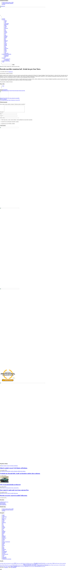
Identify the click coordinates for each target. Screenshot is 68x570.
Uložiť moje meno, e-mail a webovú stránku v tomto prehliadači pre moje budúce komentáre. (16, 119)
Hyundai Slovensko (41, 563)
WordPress (6, 567)
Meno (1, 113)
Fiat (5, 29)
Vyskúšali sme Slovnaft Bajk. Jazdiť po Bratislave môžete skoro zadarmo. (20, 473)
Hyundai (5, 32)
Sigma (5, 47)
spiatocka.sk (11, 71)
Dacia (5, 27)
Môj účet (3, 4)
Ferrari (24, 563)
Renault (5, 45)
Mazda (5, 37)
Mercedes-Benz (15, 564)
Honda (5, 31)
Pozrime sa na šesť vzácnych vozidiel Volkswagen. (13, 495)
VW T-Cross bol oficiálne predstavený (10, 484)
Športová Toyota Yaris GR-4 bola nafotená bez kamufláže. (10, 98)
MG (5, 38)
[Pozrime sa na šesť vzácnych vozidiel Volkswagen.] (9, 493)
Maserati (5, 36)
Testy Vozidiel (14, 566)
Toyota (5, 51)
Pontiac (5, 44)
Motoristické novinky (5, 90)
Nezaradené (4, 537)
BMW (5, 25)
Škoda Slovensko (43, 566)
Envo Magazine (13, 567)
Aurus (6, 563)
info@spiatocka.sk (3, 504)
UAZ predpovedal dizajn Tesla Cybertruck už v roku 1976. (10, 100)
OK (0, 569)
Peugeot (5, 43)
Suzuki (5, 50)
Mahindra (5, 35)
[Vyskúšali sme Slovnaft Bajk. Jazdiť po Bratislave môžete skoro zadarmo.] (13, 471)
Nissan (5, 41)
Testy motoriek (8, 566)
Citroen (5, 26)
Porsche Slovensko (15, 90)
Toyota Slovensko (22, 566)
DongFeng (6, 28)
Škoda (5, 49)
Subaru (5, 566)
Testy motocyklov (7, 58)
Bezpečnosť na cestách (10, 563)
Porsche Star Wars (22, 90)
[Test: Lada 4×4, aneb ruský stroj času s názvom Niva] (9, 487)
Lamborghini (64, 563)
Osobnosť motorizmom (6, 60)
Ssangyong (2, 566)
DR (2, 523)
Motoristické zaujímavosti (43, 564)
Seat (5, 46)
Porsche (10, 90)
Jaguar (5, 33)
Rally (3, 544)
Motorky (3, 57)
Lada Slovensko (57, 563)
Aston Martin (6, 23)
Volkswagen (6, 53)
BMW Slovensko (19, 563)
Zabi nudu (36, 566)
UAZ (5, 52)
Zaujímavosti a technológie (6, 54)
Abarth (5, 20)
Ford (5, 30)
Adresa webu (2, 117)
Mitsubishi (6, 40)
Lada (3, 530)
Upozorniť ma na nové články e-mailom (8, 123)
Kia (2, 529)
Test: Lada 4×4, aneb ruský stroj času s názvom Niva (14, 490)
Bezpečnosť (6, 24)
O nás (3, 61)
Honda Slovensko (31, 563)
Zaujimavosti (6, 55)
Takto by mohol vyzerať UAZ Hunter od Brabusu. (13, 468)
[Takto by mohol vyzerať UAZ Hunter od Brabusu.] (9, 465)
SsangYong (6, 48)
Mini (5, 39)
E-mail (1, 115)
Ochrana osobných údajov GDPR (7, 2)
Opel (5, 42)
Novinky (3, 18)
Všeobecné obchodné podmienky (7, 3)
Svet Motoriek (6, 59)
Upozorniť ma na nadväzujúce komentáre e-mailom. (10, 121)
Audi (5, 22)
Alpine (5, 21)
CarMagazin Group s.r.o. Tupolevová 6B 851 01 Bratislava (4, 502)
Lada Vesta (61, 563)
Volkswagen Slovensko (31, 566)
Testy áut (3, 19)
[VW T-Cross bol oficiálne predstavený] (4, 482)
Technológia (5, 89)
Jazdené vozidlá (49, 563)
